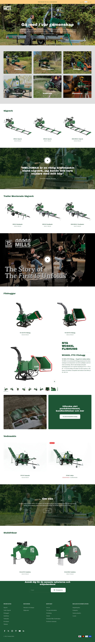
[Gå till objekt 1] (6, 389)
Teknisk (48, 616)
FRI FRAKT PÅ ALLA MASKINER (47, 2)
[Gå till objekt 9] (53, 389)
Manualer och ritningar (28, 607)
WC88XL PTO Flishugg (73, 355)
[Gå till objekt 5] (29, 389)
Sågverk (5, 607)
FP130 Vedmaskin (25, 475)
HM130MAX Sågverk (77, 139)
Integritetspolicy (76, 607)
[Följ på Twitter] (8, 631)
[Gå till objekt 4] (23, 389)
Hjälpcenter (26, 610)
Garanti (74, 616)
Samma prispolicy (77, 613)
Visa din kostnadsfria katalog (70, 416)
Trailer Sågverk (7, 610)
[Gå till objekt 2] (12, 389)
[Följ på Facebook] (5, 631)
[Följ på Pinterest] (16, 631)
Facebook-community (51, 621)
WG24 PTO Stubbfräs (25, 572)
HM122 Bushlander (18, 224)
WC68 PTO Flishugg (70, 332)
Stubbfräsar (6, 616)
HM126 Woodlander (47, 224)
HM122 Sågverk (18, 139)
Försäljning (49, 613)
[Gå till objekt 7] (41, 389)
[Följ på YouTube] (20, 631)
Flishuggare (6, 613)
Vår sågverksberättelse (51, 610)
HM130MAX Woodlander (77, 224)
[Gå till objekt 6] (35, 389)
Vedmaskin (6, 618)
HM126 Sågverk (47, 139)
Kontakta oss (59, 8)
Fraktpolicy (75, 610)
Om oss (48, 607)
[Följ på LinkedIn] (23, 631)
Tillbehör (43, 8)
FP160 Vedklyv (70, 475)
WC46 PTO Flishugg (25, 332)
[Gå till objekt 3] (17, 389)
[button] (82, 8)
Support (51, 8)
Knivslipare (6, 621)
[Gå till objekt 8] (47, 389)
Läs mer (47, 510)
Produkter (35, 8)
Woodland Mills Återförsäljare (53, 618)
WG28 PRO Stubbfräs (70, 572)
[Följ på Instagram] (12, 631)
